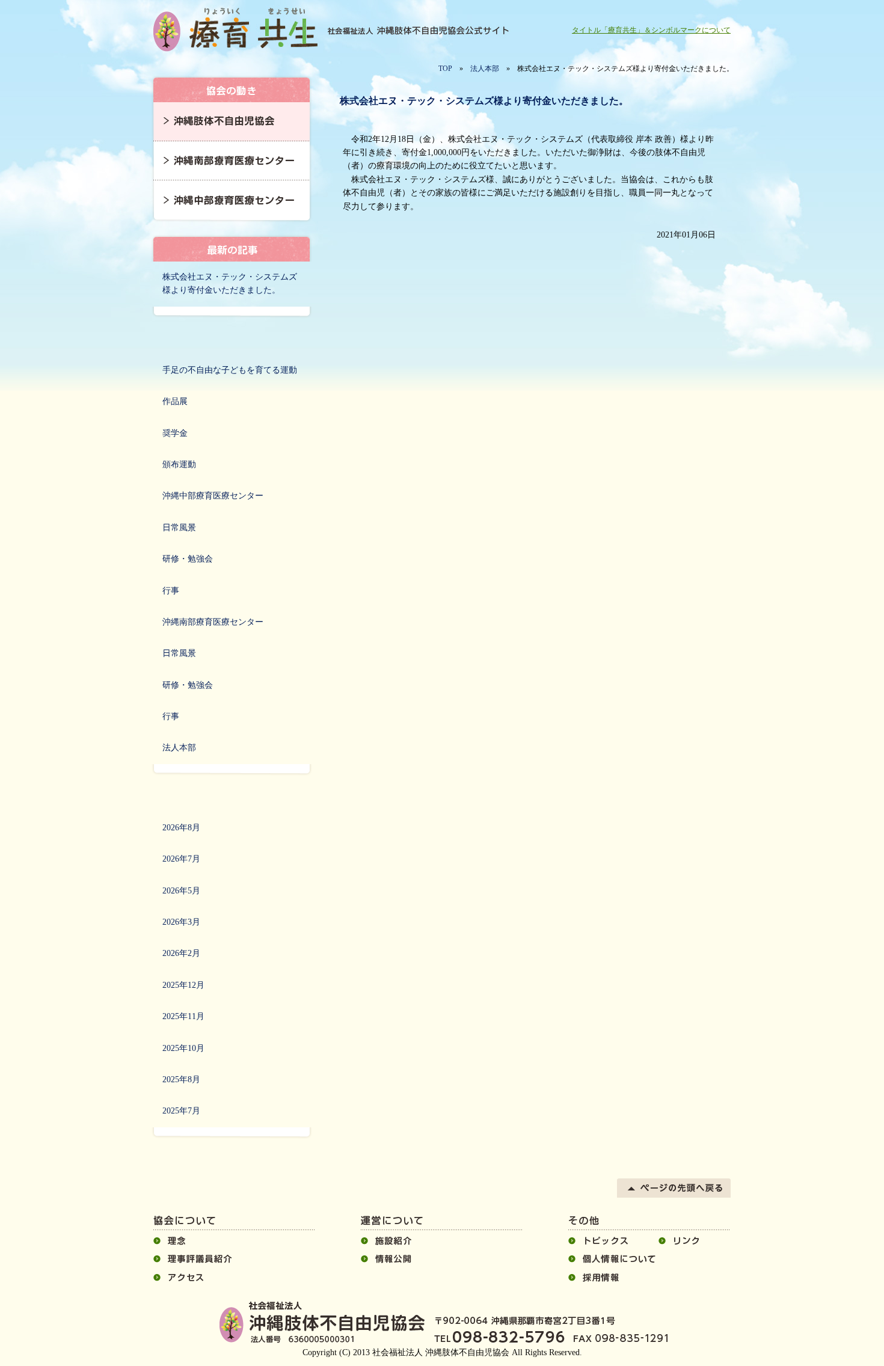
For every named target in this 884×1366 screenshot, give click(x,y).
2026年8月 (181, 827)
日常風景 (179, 527)
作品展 (175, 401)
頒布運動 (179, 464)
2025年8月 (181, 1079)
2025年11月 (183, 1016)
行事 (170, 590)
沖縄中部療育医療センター (212, 495)
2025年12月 (183, 985)
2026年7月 (181, 858)
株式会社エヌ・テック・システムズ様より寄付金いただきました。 (229, 283)
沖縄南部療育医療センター (212, 621)
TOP (445, 68)
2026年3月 (181, 921)
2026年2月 (181, 953)
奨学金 (175, 433)
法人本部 (484, 68)
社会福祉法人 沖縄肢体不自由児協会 (237, 30)
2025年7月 (181, 1110)
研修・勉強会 (187, 558)
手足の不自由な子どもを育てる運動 (229, 370)
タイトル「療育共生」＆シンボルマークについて (651, 30)
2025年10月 (183, 1048)
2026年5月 (181, 890)
